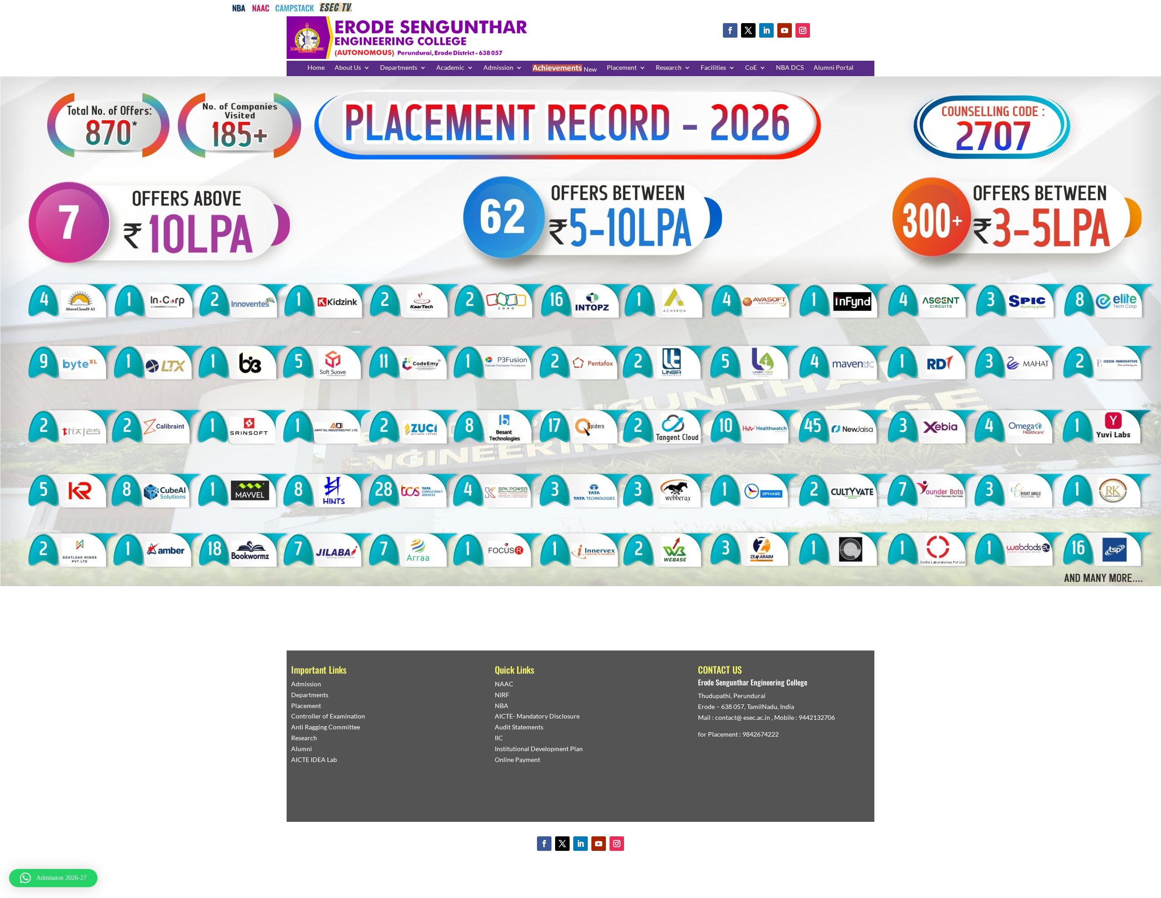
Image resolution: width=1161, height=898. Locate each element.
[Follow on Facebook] (730, 30)
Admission (498, 67)
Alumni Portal (834, 67)
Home (316, 67)
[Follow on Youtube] (784, 30)
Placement (622, 67)
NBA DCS (790, 67)
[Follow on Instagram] (802, 30)
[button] (53, 878)
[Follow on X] (748, 30)
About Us (348, 67)
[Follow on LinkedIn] (766, 30)
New (589, 69)
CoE (751, 67)
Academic (450, 67)
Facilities (713, 67)
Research (669, 67)
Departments (398, 67)
